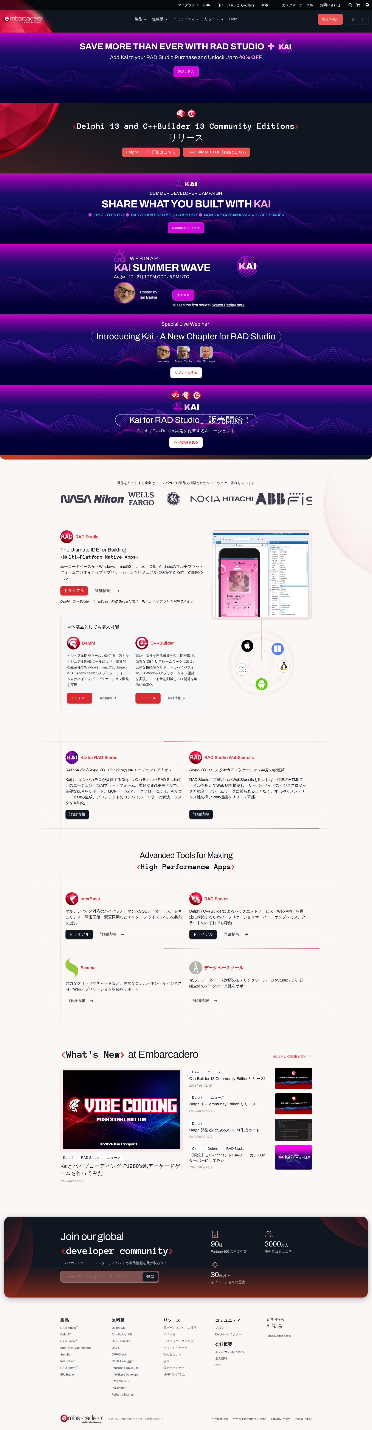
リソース (212, 19)
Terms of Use (219, 1419)
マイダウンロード (192, 5)
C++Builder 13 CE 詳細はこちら (216, 152)
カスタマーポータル (297, 5)
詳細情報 (103, 591)
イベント (169, 1334)
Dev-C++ (118, 1347)
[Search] (350, 5)
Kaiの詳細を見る (186, 442)
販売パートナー (173, 1367)
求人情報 (221, 1358)
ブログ (219, 1327)
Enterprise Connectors (75, 1347)
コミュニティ (184, 19)
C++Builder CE (122, 1334)
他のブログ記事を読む (290, 1056)
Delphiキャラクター (228, 1334)
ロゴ (218, 1365)
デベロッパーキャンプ (178, 1341)
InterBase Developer (126, 1374)
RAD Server (69, 1367)
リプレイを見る (186, 372)
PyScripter (119, 1387)
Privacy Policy (280, 1419)
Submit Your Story (186, 227)
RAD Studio (90, 1157)
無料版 (158, 19)
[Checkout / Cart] (358, 5)
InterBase (67, 1361)
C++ (195, 1072)
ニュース (114, 1157)
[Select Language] (367, 5)
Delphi (68, 1157)
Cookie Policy (302, 1419)
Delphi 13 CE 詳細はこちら (151, 152)
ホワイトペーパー (175, 1347)
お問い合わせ (330, 5)
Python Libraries (123, 1394)
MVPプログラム (174, 1374)
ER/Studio (67, 1374)
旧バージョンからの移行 (235, 5)
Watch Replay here (228, 305)
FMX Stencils (121, 1381)
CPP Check (119, 1354)
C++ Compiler (121, 1341)
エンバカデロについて (230, 1352)
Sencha (65, 1354)
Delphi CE (118, 1327)
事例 (166, 1361)
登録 (150, 1276)
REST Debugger (123, 1361)
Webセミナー (172, 1354)
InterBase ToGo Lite (125, 1367)
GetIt (233, 19)
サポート (268, 5)
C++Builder (69, 1341)
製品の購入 (330, 19)
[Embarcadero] (23, 19)
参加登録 (183, 295)
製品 (139, 19)
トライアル (74, 591)
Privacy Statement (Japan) (250, 1419)
